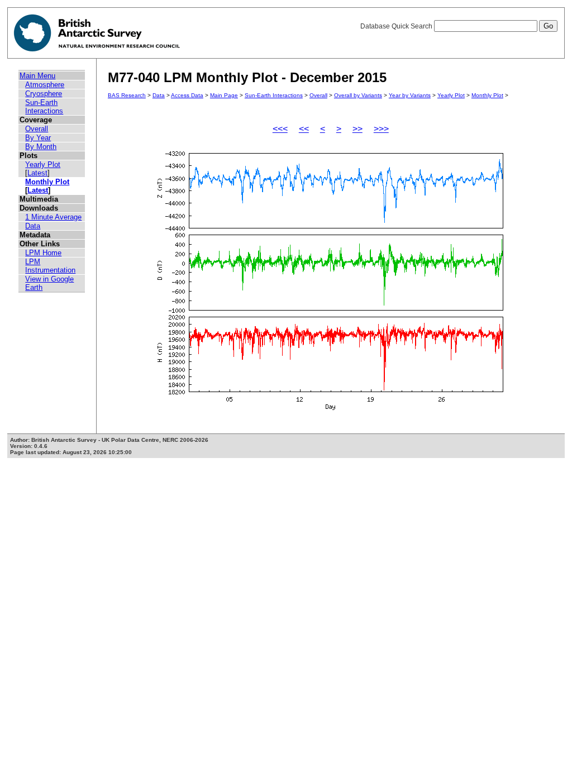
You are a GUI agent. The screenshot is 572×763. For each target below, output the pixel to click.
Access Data (187, 95)
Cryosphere (43, 93)
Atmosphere (44, 84)
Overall (36, 129)
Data (32, 226)
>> (357, 128)
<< (304, 128)
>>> (381, 128)
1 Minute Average (53, 217)
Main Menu (37, 75)
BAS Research (127, 95)
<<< (280, 128)
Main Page (224, 95)
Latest (37, 173)
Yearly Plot (42, 164)
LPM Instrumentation (50, 265)
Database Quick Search (397, 26)
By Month (40, 146)
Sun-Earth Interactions (44, 106)
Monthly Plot (47, 182)
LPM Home (43, 253)
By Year (38, 137)
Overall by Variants (358, 95)
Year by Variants (410, 95)
